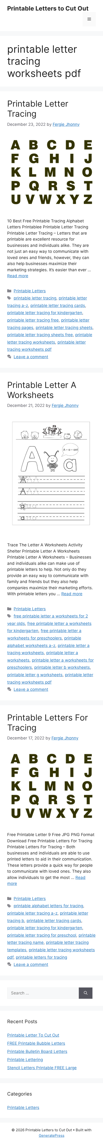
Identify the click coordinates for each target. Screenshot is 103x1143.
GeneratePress (51, 1135)
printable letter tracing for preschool (41, 935)
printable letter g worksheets (35, 674)
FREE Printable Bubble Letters (36, 1043)
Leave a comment (31, 356)
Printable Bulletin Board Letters (37, 1051)
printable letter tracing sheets (64, 327)
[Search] (85, 993)
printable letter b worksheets (62, 667)
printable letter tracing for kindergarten (44, 312)
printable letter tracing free (33, 320)
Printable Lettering (25, 1059)
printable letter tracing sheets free (40, 334)
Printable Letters (30, 291)
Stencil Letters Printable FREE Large (42, 1067)
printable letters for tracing (41, 957)
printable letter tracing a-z (32, 913)
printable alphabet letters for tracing (48, 905)
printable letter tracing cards (57, 305)
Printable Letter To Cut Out (33, 1035)
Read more (17, 275)
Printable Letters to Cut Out (48, 8)
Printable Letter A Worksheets (41, 390)
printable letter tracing (35, 298)
